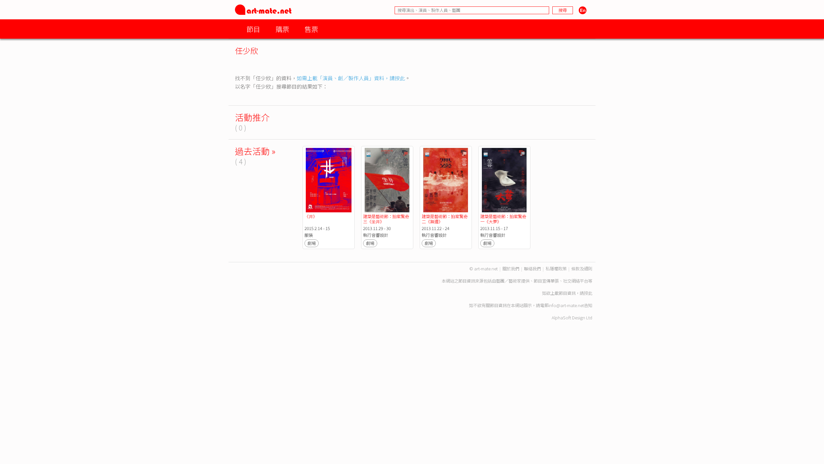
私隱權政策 (556, 269)
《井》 (310, 216)
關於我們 (510, 269)
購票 (282, 29)
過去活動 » (255, 151)
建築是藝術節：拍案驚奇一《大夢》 (503, 219)
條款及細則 (581, 269)
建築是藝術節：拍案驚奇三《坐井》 (386, 219)
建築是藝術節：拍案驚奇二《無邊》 (445, 219)
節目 (253, 29)
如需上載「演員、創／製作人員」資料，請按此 (351, 78)
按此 (588, 293)
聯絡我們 (532, 269)
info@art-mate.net (566, 305)
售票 (311, 29)
